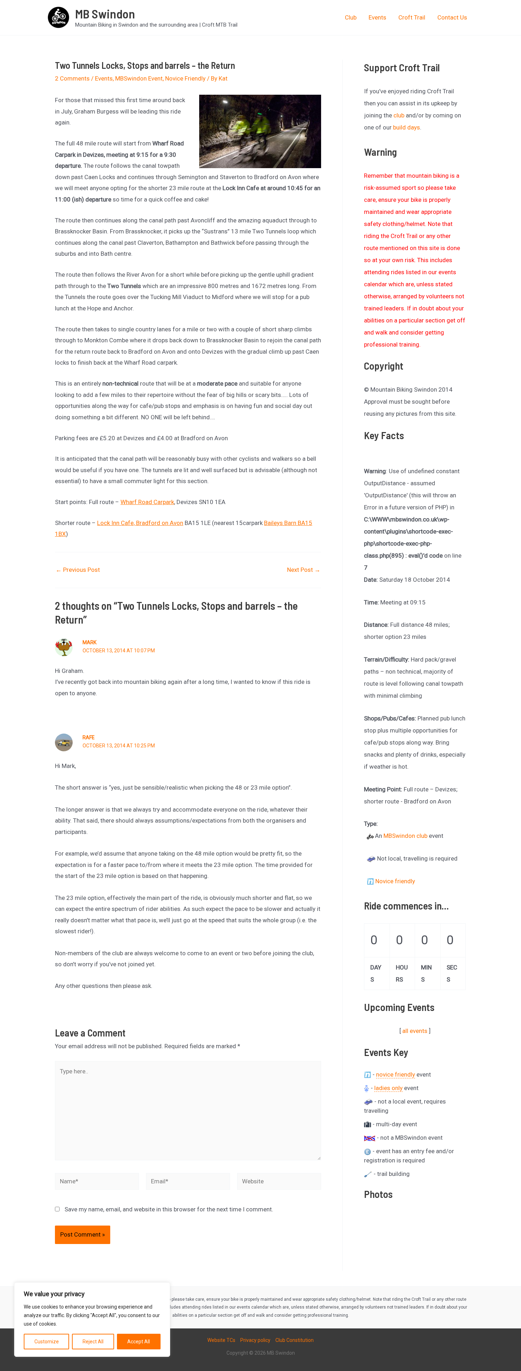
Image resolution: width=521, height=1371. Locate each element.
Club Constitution (294, 1340)
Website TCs (221, 1340)
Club (351, 17)
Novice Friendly (185, 78)
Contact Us (452, 17)
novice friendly (395, 1074)
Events (377, 17)
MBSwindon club (405, 835)
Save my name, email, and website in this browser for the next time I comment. (169, 1209)
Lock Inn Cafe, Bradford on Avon (140, 522)
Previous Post (78, 570)
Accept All (138, 1341)
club (398, 115)
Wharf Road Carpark (147, 501)
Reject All (93, 1341)
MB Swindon (105, 13)
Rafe (89, 737)
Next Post (303, 570)
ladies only (388, 1087)
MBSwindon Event (139, 78)
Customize (46, 1341)
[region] (92, 1319)
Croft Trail (411, 17)
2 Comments (72, 78)
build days (406, 127)
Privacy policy (255, 1340)
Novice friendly (395, 881)
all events (414, 1030)
